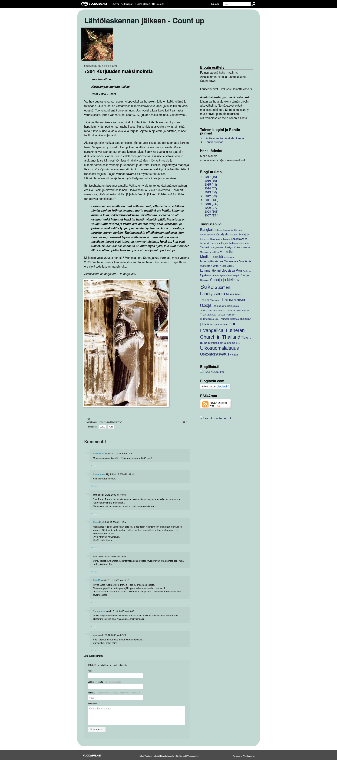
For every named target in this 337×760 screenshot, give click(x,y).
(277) (211, 207)
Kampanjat (228, 230)
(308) (211, 211)
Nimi (90, 670)
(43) (210, 184)
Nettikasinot (127, 3)
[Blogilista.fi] (212, 372)
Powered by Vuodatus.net (244, 755)
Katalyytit (222, 234)
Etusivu (115, 3)
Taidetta (230, 294)
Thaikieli (204, 299)
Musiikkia (245, 261)
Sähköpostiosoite (104, 681)
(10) (210, 177)
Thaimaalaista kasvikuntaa (213, 310)
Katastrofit (235, 234)
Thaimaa (214, 300)
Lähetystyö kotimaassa (237, 247)
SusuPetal (98, 453)
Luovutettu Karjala (219, 243)
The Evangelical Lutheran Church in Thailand (222, 330)
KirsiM (96, 580)
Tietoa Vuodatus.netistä (149, 755)
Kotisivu (114, 692)
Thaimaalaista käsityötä (237, 310)
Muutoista (205, 266)
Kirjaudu (215, 3)
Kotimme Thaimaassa (211, 239)
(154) (211, 215)
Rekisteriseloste (167, 755)
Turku (238, 343)
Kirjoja (245, 234)
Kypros (226, 239)
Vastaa (94, 465)
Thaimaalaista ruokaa (212, 314)
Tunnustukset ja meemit (221, 342)
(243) (211, 204)
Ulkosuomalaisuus (219, 348)
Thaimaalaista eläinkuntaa (225, 306)
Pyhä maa (247, 271)
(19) (210, 180)
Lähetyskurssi (216, 247)
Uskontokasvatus (214, 354)
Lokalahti (204, 243)
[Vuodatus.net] (92, 755)
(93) (210, 196)
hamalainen (99, 474)
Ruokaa (204, 280)
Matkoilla (226, 252)
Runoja (244, 275)
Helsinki (218, 230)
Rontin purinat (213, 142)
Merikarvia (229, 257)
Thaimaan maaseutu (217, 324)
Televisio (239, 294)
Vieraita (234, 354)
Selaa (143, 3)
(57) (210, 188)
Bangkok (207, 230)
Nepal (223, 266)
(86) (210, 192)
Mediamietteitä (211, 257)
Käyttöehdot (181, 755)
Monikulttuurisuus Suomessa (219, 261)
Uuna (96, 522)
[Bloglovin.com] (215, 386)
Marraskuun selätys (209, 252)
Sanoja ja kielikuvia (226, 280)
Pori (110, 427)
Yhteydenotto (193, 755)
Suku (102, 427)
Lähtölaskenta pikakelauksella (224, 138)
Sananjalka (99, 611)
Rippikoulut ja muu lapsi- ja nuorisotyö (219, 275)
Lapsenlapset (239, 238)
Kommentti (92, 703)
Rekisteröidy (158, 3)
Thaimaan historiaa (229, 319)
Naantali (215, 266)
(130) (211, 200)
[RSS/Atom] (216, 404)
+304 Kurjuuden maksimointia (118, 71)
